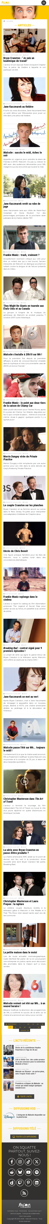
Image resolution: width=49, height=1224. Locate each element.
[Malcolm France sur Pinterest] (28, 1182)
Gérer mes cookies (25, 1216)
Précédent (12, 1024)
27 (25, 1027)
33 (38, 1027)
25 (15, 1027)
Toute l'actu (26, 1096)
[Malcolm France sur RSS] (24, 1193)
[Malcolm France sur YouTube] (28, 1172)
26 (20, 1027)
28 (30, 1027)
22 (38, 1024)
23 (42, 1024)
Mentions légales (15, 1213)
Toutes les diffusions (25, 1136)
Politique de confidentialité (31, 1213)
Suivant (24, 1030)
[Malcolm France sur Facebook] (11, 1161)
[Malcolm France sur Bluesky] (20, 1172)
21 (33, 1024)
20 (28, 1024)
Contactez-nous (12, 1211)
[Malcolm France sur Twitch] (20, 1182)
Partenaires (23, 1211)
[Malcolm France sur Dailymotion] (11, 1182)
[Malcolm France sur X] (36, 1161)
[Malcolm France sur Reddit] (11, 1172)
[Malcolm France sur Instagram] (20, 1161)
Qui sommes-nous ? (35, 1211)
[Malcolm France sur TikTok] (28, 1161)
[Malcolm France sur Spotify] (36, 1172)
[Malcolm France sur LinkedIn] (36, 1182)
